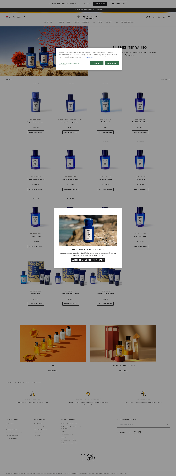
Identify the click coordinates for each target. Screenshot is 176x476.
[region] (89, 59)
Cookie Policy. (89, 58)
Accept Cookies (112, 63)
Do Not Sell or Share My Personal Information (69, 64)
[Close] (118, 211)
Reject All (97, 63)
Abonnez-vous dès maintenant (88, 260)
